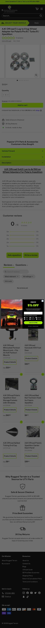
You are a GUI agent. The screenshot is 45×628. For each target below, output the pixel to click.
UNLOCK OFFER (33, 322)
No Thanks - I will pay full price (33, 326)
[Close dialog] (42, 301)
